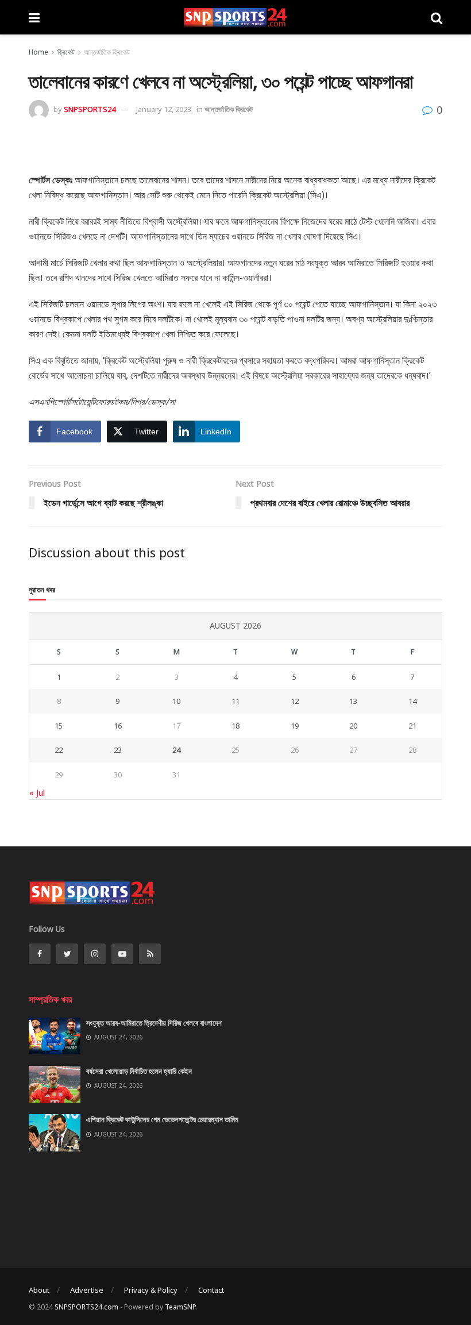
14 (412, 701)
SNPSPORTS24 (89, 109)
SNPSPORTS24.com (86, 1307)
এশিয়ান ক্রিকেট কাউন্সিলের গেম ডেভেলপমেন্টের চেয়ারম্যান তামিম (162, 1119)
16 (118, 726)
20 (353, 726)
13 (353, 701)
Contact (211, 1290)
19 (295, 726)
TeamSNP (180, 1307)
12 (295, 701)
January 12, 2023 (163, 109)
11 (235, 701)
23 (118, 750)
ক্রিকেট (66, 52)
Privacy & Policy (150, 1290)
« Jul (37, 792)
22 (59, 750)
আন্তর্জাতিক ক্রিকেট (107, 52)
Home (38, 52)
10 (176, 701)
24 (176, 750)
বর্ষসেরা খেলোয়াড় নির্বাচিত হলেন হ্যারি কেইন (139, 1071)
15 (59, 726)
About (39, 1290)
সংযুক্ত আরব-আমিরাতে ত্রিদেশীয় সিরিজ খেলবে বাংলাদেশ (154, 1023)
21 (412, 726)
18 (235, 726)
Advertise (86, 1290)
